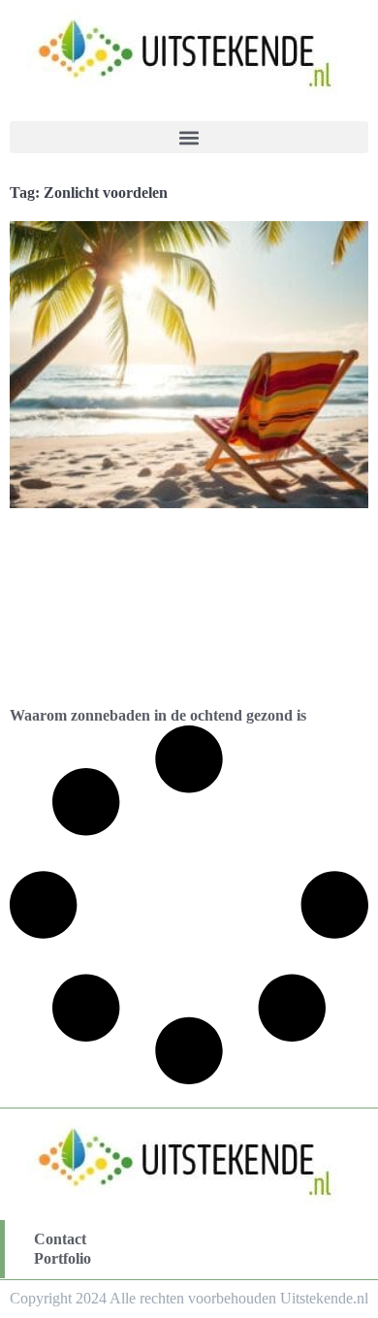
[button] (189, 137)
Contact (60, 1239)
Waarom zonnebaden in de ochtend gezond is (158, 715)
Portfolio (62, 1258)
